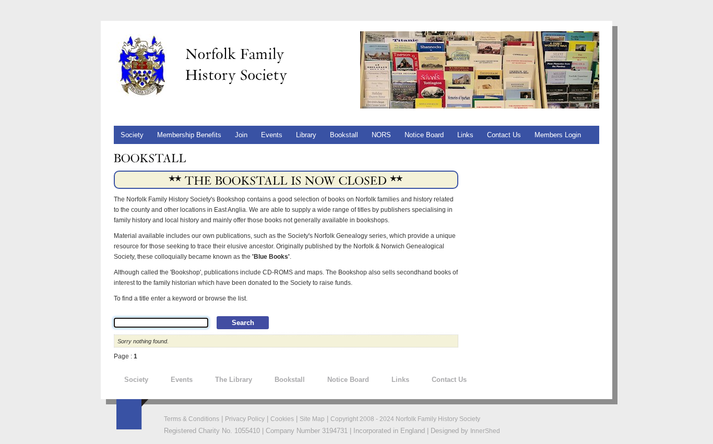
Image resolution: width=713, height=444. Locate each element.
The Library (233, 379)
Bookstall (290, 379)
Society (136, 379)
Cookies (282, 419)
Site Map (312, 419)
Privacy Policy (245, 419)
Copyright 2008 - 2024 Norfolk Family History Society (405, 419)
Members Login (557, 135)
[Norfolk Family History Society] (142, 64)
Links (465, 135)
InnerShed (485, 431)
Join (241, 135)
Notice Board (348, 379)
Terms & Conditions (191, 419)
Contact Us (449, 379)
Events (271, 135)
